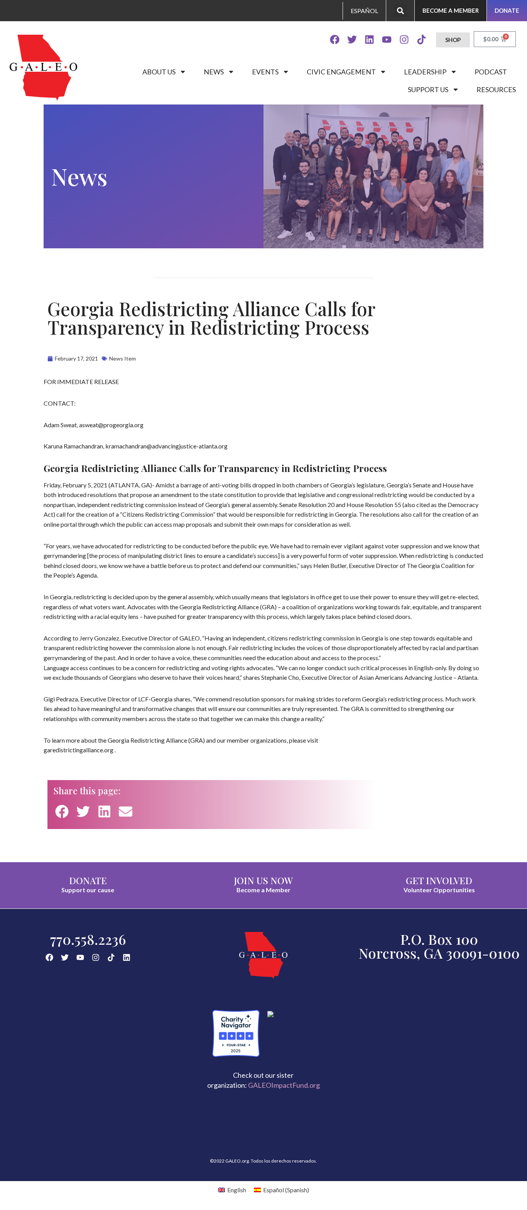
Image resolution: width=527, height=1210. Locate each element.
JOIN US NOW (263, 880)
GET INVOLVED (439, 880)
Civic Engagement (341, 71)
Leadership (425, 71)
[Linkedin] (369, 39)
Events (265, 71)
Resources (496, 89)
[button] (400, 10)
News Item (122, 358)
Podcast (491, 71)
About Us (159, 71)
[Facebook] (335, 39)
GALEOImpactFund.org (284, 1085)
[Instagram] (404, 39)
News (214, 71)
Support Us (428, 89)
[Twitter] (352, 39)
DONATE (88, 880)
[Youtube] (387, 39)
